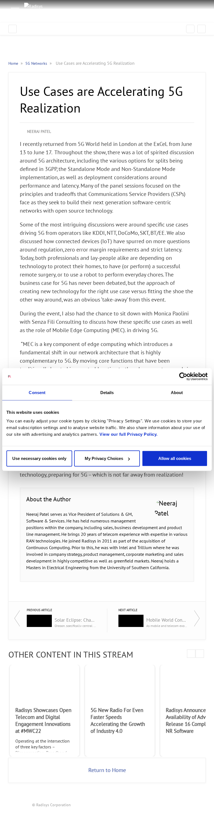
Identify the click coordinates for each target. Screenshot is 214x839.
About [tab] (177, 392)
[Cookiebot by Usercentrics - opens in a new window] (183, 376)
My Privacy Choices (104, 458)
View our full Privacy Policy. (128, 434)
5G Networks (36, 63)
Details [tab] (107, 392)
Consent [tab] (37, 392)
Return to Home (107, 770)
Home (13, 63)
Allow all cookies (174, 458)
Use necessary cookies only (39, 458)
